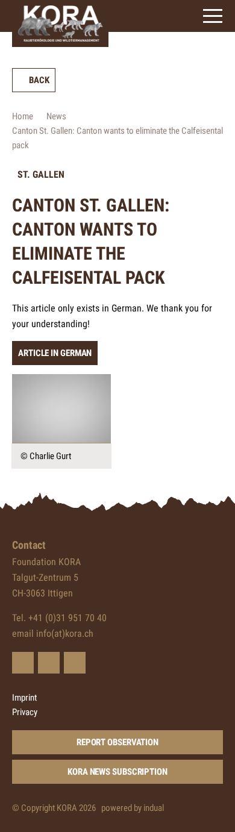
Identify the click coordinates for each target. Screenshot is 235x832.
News (56, 116)
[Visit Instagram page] (75, 663)
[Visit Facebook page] (49, 663)
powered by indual (132, 807)
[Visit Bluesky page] (23, 663)
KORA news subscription (117, 771)
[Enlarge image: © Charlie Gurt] (61, 408)
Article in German (55, 353)
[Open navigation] (212, 16)
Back (39, 80)
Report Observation (117, 742)
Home (22, 116)
